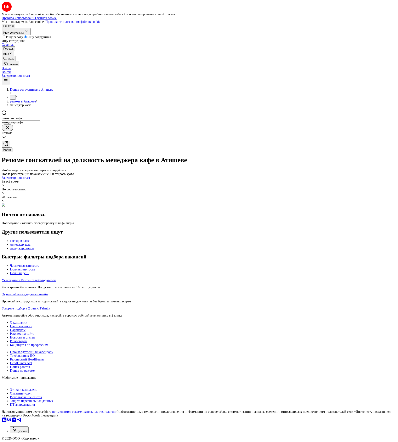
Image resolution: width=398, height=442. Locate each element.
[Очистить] (7, 127)
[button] (6, 68)
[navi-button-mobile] (6, 81)
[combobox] (21, 118)
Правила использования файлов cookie (72, 21)
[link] (9, 58)
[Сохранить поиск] (6, 144)
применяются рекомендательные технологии (84, 411)
